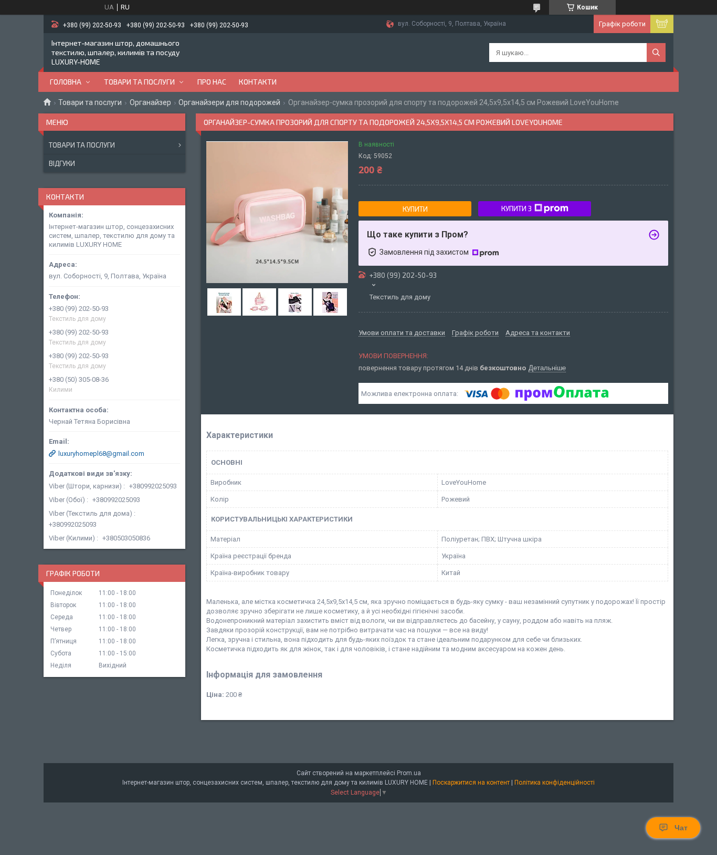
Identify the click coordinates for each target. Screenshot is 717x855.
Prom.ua (409, 773)
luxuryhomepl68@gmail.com (101, 453)
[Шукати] (656, 52)
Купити (415, 209)
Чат (681, 827)
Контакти (258, 81)
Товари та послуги (139, 81)
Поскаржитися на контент (471, 782)
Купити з (516, 208)
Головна (65, 81)
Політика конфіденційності (554, 782)
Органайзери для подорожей (229, 102)
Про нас (211, 81)
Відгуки (62, 163)
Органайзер (150, 102)
